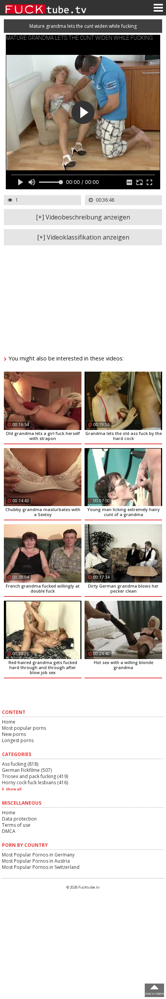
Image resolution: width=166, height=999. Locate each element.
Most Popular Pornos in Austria (36, 861)
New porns (14, 734)
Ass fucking (20, 764)
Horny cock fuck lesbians (35, 782)
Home (8, 722)
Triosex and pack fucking (35, 776)
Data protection (19, 819)
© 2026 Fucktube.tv (83, 887)
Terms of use (16, 825)
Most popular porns (24, 728)
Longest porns (18, 740)
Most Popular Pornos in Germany (38, 854)
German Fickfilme (27, 770)
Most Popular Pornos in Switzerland (41, 867)
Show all (14, 789)
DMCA (8, 831)
